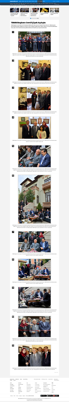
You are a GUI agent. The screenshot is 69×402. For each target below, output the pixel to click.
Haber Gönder (23, 4)
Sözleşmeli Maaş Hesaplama (45, 386)
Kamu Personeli (37, 387)
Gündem (36, 392)
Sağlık (31, 3)
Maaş (36, 1)
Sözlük (52, 391)
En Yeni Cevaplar (37, 385)
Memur (17, 3)
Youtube (17, 395)
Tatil (41, 3)
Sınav (30, 1)
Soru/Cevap (53, 389)
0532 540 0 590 (56, 4)
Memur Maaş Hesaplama (46, 384)
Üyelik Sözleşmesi (56, 380)
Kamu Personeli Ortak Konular (38, 389)
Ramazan (46, 3)
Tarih (23, 3)
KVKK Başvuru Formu (44, 379)
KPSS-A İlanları (29, 390)
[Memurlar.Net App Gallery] (56, 396)
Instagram (20, 395)
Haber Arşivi (11, 4)
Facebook (11, 395)
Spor (25, 3)
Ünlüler (37, 3)
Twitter (14, 395)
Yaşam (39, 3)
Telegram (24, 395)
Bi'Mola (53, 392)
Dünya (52, 3)
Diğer (44, 1)
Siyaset (14, 3)
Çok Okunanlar (29, 385)
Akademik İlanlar (29, 388)
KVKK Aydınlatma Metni (37, 379)
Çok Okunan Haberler (17, 4)
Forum (23, 1)
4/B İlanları (28, 391)
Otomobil (33, 3)
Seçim (55, 3)
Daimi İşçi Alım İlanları (30, 387)
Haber (20, 1)
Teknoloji (11, 3)
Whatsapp (30, 395)
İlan (25, 1)
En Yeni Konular (37, 384)
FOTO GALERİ (40, 1)
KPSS (27, 1)
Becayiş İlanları (54, 385)
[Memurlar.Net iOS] (50, 396)
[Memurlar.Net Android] (44, 396)
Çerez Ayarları (56, 379)
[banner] (14, 1)
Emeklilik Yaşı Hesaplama (46, 389)
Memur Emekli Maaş (46, 388)
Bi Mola (33, 1)
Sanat (50, 3)
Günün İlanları (29, 384)
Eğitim (44, 3)
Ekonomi (28, 3)
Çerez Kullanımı (50, 379)
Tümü (38, 18)
